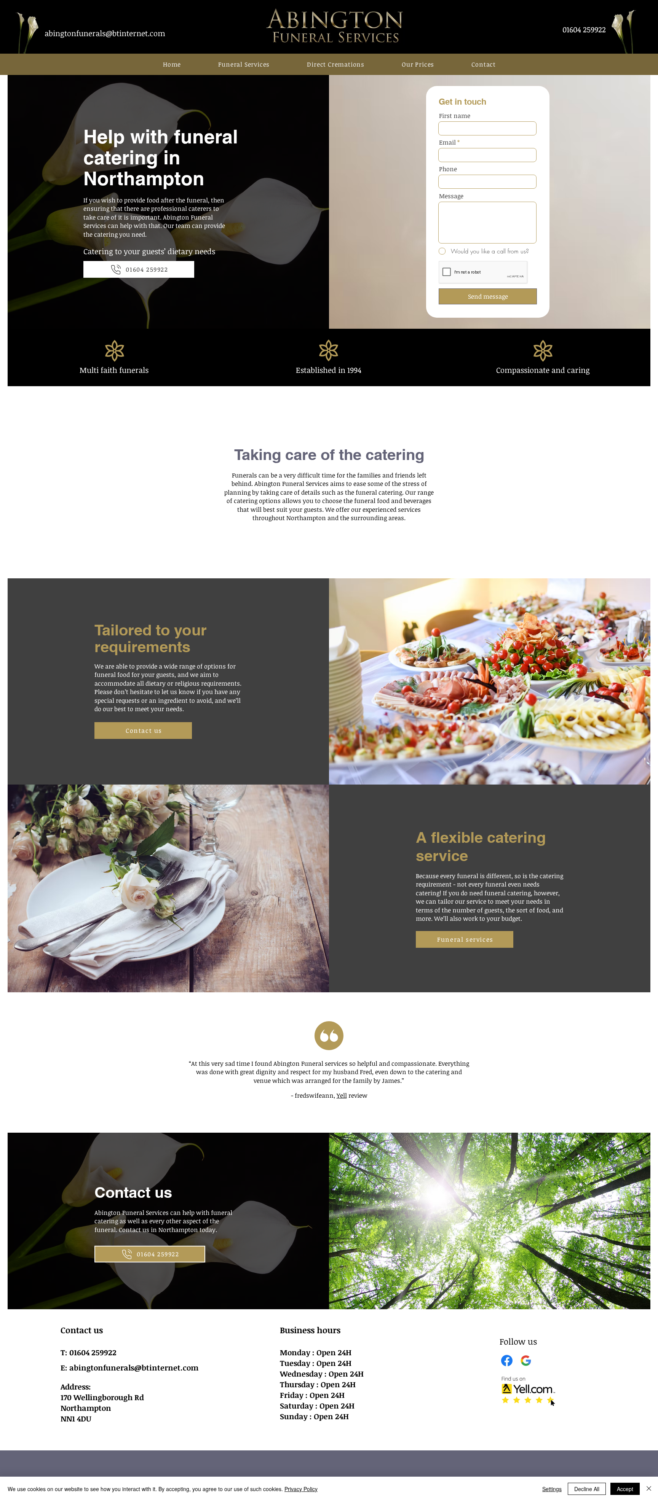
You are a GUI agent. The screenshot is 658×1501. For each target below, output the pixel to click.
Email (447, 142)
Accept (625, 1489)
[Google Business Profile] (525, 1360)
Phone (448, 169)
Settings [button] (552, 1489)
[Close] (648, 1489)
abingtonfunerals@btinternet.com (133, 1367)
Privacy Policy (301, 1489)
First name (454, 116)
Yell (342, 1095)
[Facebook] (506, 1360)
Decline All (586, 1489)
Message (451, 196)
